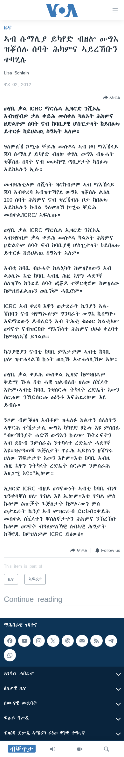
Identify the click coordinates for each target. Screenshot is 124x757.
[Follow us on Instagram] (39, 641)
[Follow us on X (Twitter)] (53, 641)
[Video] (79, 749)
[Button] (111, 97)
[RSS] (96, 641)
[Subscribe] (82, 641)
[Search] (106, 749)
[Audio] (52, 749)
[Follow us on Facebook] (10, 641)
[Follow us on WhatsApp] (10, 655)
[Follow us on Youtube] (24, 641)
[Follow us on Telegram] (111, 641)
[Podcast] (68, 641)
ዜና (8, 27)
